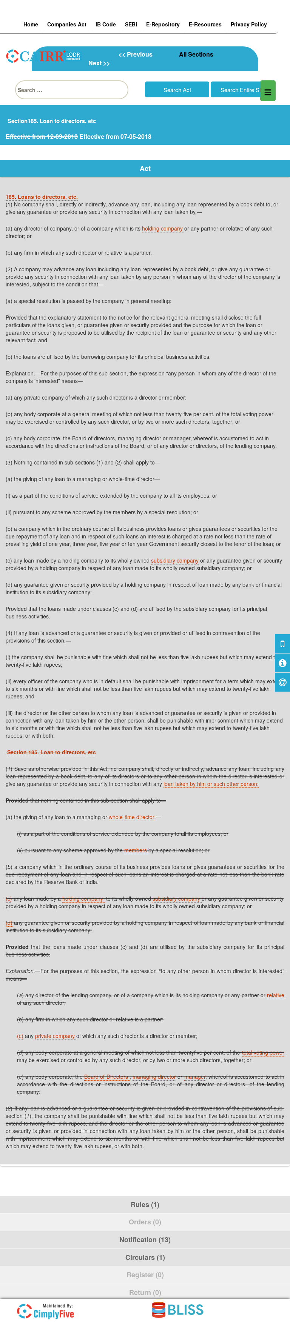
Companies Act (66, 24)
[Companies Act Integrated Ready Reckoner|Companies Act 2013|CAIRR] (44, 55)
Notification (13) (145, 1239)
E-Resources (205, 24)
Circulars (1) (145, 1257)
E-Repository (163, 24)
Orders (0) (145, 1222)
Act (145, 168)
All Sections (196, 54)
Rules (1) (145, 1204)
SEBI (131, 24)
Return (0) (145, 1292)
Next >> (99, 62)
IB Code (106, 24)
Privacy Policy (249, 24)
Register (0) (145, 1274)
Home (30, 24)
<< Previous (136, 54)
